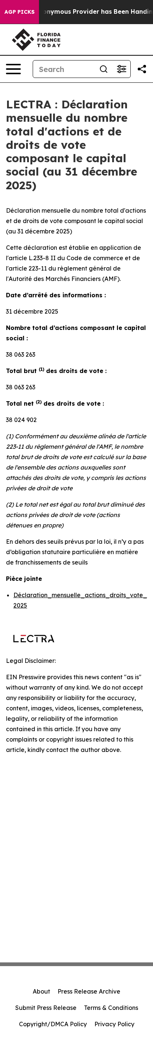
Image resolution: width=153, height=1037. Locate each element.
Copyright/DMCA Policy (53, 1024)
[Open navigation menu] (13, 69)
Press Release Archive (89, 991)
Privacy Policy (114, 1024)
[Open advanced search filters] (121, 69)
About (41, 991)
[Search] (104, 69)
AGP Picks (19, 12)
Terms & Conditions (111, 1007)
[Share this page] (142, 69)
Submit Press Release (45, 1007)
